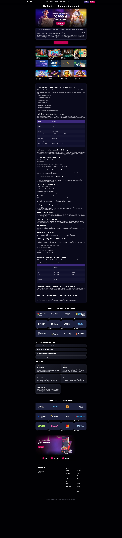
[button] (61, 345)
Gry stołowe (78, 486)
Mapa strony (68, 473)
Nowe (77, 478)
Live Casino (56, 1)
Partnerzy (67, 476)
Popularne (78, 476)
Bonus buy (78, 481)
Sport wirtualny (79, 470)
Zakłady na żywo (79, 468)
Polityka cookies (68, 486)
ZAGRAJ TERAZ (61, 42)
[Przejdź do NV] (61, 18)
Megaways (78, 483)
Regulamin (67, 483)
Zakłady (60, 1)
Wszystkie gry (79, 494)
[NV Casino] (41, 467)
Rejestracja (92, 1)
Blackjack (78, 489)
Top (77, 475)
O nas (67, 478)
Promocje (47, 1)
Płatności (67, 475)
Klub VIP (64, 1)
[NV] (30, 1)
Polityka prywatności (69, 481)
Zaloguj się (86, 1)
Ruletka (78, 491)
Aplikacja (68, 1)
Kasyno (51, 1)
